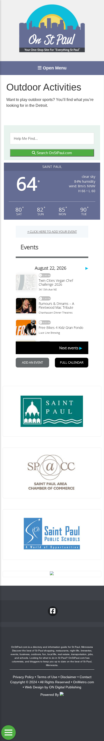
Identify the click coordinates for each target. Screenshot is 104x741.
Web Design (34, 687)
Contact (85, 677)
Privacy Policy (23, 677)
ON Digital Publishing (65, 687)
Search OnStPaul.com (54, 153)
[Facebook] (53, 611)
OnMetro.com (83, 682)
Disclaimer (68, 677)
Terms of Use (47, 677)
